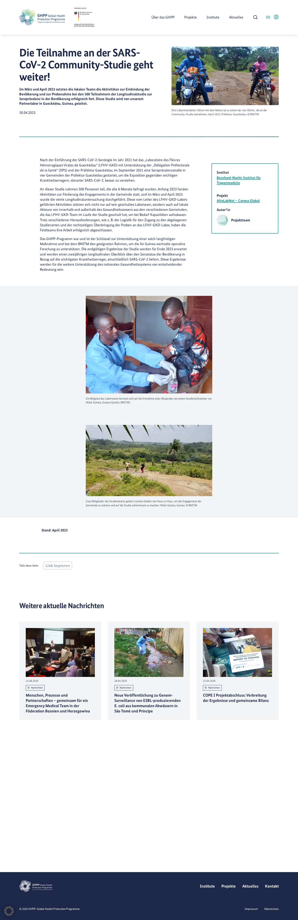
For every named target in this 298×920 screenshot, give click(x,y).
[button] (9, 911)
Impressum (251, 908)
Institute (213, 17)
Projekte (190, 17)
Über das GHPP (163, 17)
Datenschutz (271, 908)
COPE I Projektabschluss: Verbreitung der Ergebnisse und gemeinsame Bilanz (236, 698)
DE (268, 17)
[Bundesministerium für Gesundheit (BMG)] (84, 17)
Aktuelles (236, 17)
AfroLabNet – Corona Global (238, 200)
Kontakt (272, 886)
